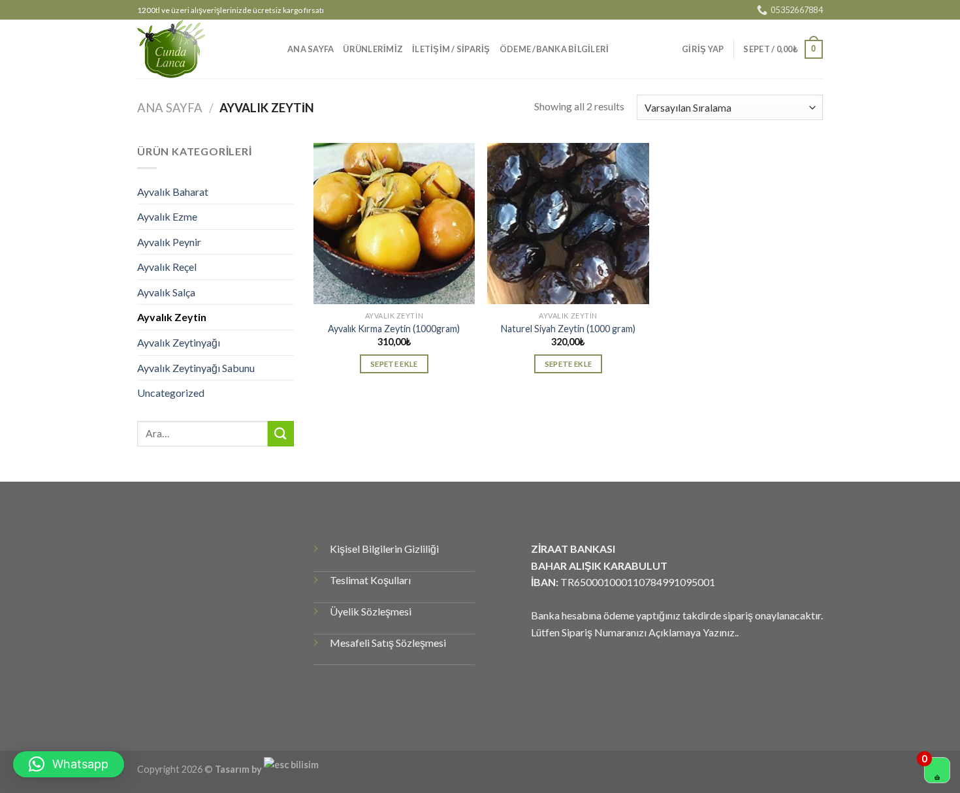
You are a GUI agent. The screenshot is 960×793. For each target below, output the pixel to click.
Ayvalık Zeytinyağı (178, 342)
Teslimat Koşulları (370, 580)
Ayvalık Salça (166, 292)
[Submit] (281, 433)
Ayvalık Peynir (169, 242)
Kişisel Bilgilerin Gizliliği (384, 548)
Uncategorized (170, 392)
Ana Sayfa (169, 108)
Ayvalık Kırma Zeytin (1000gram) (394, 328)
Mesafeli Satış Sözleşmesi (388, 642)
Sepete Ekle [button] (394, 364)
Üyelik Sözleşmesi (370, 611)
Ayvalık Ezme (167, 216)
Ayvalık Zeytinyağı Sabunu (196, 368)
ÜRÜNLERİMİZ (373, 49)
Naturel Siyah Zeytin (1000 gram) (568, 328)
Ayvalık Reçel (167, 266)
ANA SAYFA (310, 49)
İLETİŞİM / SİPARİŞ (451, 49)
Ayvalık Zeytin (171, 317)
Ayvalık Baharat (172, 191)
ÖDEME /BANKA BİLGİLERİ (554, 49)
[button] (68, 764)
